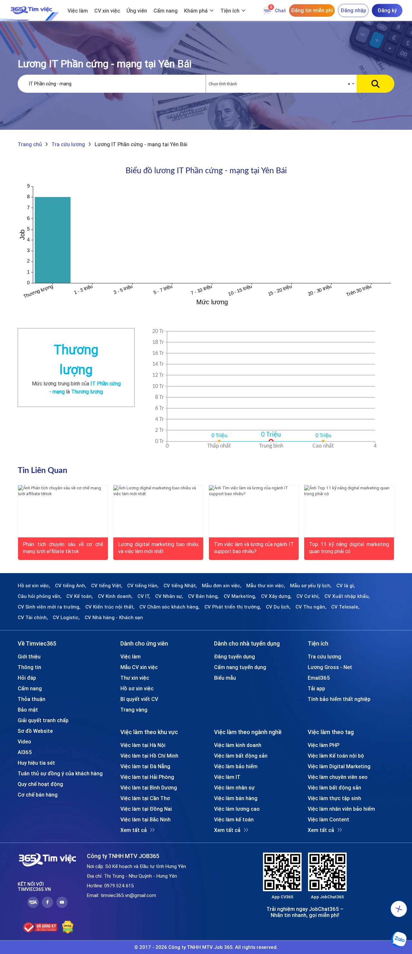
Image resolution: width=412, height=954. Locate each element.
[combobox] (281, 84)
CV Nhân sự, (169, 596)
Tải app (316, 688)
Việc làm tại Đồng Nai (146, 809)
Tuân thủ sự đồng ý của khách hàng (60, 773)
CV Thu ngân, (310, 607)
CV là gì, (345, 586)
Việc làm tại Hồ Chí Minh (149, 756)
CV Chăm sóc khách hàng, (169, 607)
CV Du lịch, (278, 607)
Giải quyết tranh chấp (43, 720)
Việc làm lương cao (237, 809)
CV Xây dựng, (276, 596)
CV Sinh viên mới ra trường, (49, 607)
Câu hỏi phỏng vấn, (39, 596)
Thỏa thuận (31, 699)
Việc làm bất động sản (240, 756)
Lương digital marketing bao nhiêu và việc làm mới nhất (158, 547)
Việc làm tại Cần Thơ (145, 798)
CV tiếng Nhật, (180, 586)
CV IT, (143, 596)
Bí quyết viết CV (139, 699)
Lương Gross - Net (330, 667)
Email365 (319, 678)
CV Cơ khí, (308, 596)
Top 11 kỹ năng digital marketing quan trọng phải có (349, 547)
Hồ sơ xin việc (137, 688)
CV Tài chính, (33, 617)
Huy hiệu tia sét (36, 763)
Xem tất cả (133, 830)
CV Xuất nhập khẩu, (347, 596)
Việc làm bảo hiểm (236, 766)
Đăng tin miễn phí (312, 10)
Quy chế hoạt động (40, 784)
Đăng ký (387, 10)
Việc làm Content (328, 819)
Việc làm (78, 10)
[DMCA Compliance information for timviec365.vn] (67, 927)
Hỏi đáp (27, 678)
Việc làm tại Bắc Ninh (145, 819)
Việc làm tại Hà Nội (142, 745)
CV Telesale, (345, 607)
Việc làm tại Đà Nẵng (145, 766)
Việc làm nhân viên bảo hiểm (341, 809)
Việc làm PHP (323, 745)
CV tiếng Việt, (106, 586)
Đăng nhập (353, 10)
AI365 (25, 752)
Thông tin (29, 667)
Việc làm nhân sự (234, 787)
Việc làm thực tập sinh (334, 798)
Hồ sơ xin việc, (34, 586)
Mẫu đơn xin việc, (221, 586)
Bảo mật (28, 710)
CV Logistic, (66, 617)
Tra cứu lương (324, 656)
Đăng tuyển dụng (234, 656)
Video (24, 741)
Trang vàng (133, 710)
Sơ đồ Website (35, 731)
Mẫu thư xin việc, (265, 586)
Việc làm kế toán (234, 819)
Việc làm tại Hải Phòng (147, 777)
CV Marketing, (240, 596)
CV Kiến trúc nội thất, (110, 607)
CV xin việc (107, 10)
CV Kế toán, (79, 596)
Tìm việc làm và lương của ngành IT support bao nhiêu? (254, 547)
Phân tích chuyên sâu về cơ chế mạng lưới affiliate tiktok (63, 547)
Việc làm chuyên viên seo (338, 777)
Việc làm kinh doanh (237, 745)
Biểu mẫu (225, 678)
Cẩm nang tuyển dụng (240, 667)
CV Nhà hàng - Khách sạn (114, 617)
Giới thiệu (29, 656)
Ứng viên (136, 10)
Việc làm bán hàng (236, 798)
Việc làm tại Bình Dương (148, 787)
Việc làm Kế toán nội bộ (336, 756)
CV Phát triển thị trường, (232, 607)
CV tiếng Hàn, (143, 586)
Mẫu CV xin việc (139, 667)
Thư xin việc (134, 678)
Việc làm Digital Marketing (339, 766)
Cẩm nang (166, 10)
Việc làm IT (227, 777)
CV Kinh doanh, (115, 596)
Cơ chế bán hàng (38, 795)
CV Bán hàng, (203, 596)
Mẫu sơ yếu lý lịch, (311, 586)
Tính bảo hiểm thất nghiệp (339, 699)
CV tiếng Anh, (70, 586)
